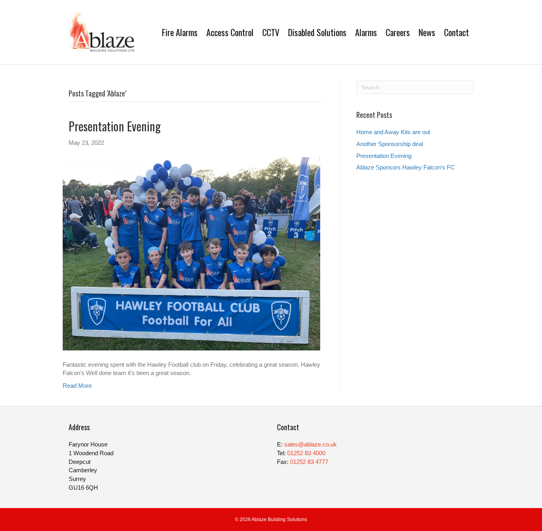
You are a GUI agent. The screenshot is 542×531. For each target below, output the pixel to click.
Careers (398, 32)
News (427, 32)
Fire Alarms (180, 32)
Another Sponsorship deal (389, 143)
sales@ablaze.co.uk (310, 444)
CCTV (270, 32)
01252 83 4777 (309, 461)
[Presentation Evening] (191, 253)
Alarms (366, 32)
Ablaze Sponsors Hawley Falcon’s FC (405, 167)
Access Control (230, 32)
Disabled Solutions (317, 32)
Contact (456, 32)
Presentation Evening (115, 126)
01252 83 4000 (306, 453)
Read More (77, 385)
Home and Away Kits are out (393, 132)
